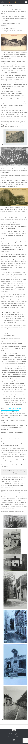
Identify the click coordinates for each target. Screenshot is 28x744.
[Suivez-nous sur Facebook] (14, 739)
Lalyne (7, 734)
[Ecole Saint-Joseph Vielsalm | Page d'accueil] (11, 2)
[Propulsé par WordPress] (12, 736)
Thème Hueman (22, 736)
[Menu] (26, 2)
